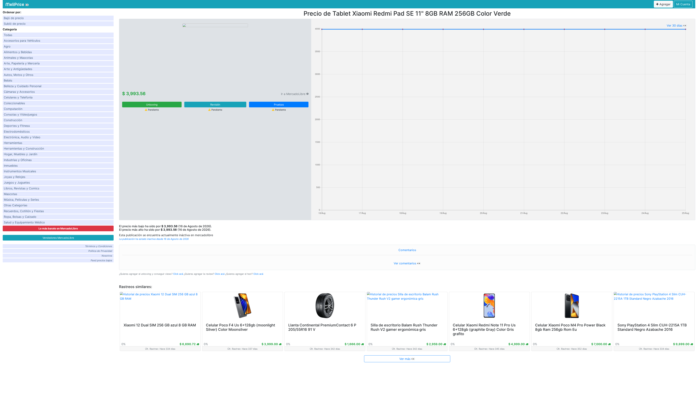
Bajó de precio (14, 18)
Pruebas (279, 104)
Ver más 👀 (407, 359)
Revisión (215, 104)
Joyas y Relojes (14, 177)
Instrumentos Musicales (20, 171)
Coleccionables (14, 103)
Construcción (13, 120)
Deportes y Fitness (17, 126)
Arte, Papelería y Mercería (22, 63)
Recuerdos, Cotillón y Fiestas (24, 211)
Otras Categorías (15, 205)
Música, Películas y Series (21, 199)
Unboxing (152, 104)
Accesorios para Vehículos (22, 40)
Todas (8, 35)
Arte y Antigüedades (18, 69)
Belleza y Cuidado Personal (22, 86)
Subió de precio (15, 23)
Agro (7, 46)
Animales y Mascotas (18, 57)
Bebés (8, 80)
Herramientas (13, 143)
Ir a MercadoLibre (293, 94)
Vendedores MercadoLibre (58, 237)
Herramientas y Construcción (24, 148)
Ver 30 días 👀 (677, 25)
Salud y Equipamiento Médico (24, 222)
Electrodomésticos (17, 131)
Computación (13, 109)
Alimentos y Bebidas (18, 52)
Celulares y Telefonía (18, 97)
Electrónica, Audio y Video (22, 137)
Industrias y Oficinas (18, 160)
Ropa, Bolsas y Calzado (20, 217)
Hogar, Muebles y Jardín (20, 154)
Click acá (178, 274)
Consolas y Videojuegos (20, 114)
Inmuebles (11, 165)
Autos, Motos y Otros (18, 75)
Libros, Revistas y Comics (21, 188)
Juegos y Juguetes (17, 182)
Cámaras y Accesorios (19, 92)
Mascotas (10, 194)
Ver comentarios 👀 (407, 263)
